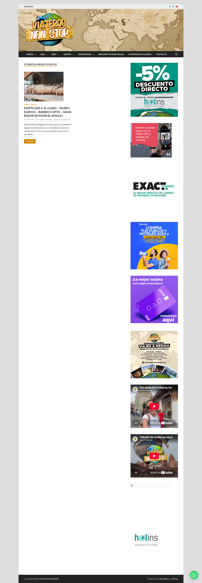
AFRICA (29, 54)
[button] (194, 575)
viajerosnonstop (45, 119)
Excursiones (84, 54)
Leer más (29, 140)
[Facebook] (173, 6)
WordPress (164, 579)
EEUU (54, 54)
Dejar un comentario (62, 119)
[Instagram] (169, 6)
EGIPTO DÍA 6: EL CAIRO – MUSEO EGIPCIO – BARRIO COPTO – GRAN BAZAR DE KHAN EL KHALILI (47, 111)
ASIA (42, 54)
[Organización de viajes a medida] (154, 377)
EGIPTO (33, 104)
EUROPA (67, 54)
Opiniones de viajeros (139, 54)
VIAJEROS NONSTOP (49, 579)
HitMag (174, 579)
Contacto (161, 54)
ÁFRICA (26, 104)
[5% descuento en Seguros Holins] (154, 116)
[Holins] (146, 553)
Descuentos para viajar (111, 54)
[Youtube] (177, 6)
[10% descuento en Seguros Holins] (154, 268)
